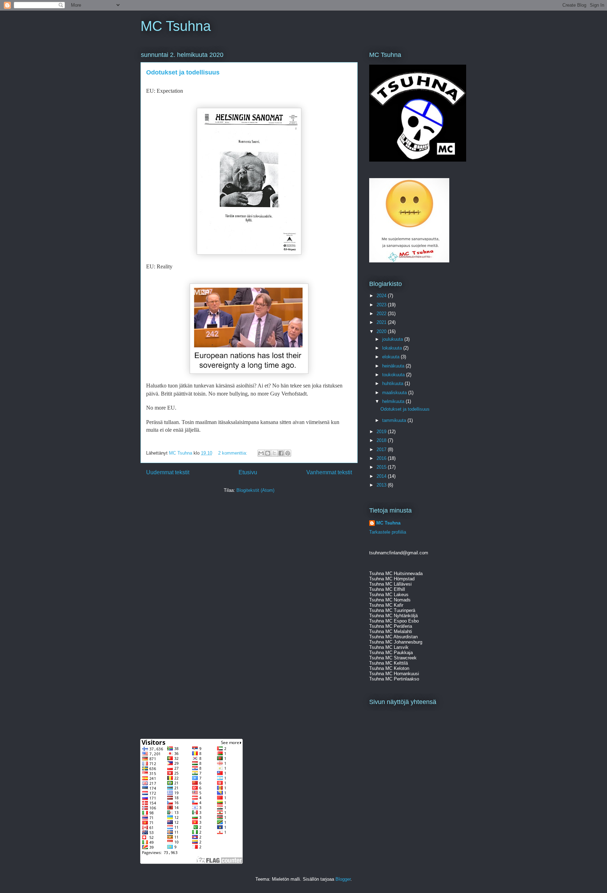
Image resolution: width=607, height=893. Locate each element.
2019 (382, 431)
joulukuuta (393, 339)
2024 (382, 295)
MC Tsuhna (176, 26)
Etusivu (248, 472)
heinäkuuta (394, 366)
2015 (382, 467)
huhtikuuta (393, 383)
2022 (382, 313)
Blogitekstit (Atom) (255, 490)
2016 (382, 458)
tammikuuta (394, 420)
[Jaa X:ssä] (274, 453)
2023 (382, 304)
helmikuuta (394, 401)
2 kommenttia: (233, 453)
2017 (382, 449)
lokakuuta (392, 348)
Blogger (343, 879)
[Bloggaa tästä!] (267, 453)
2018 (382, 440)
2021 (382, 322)
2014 (382, 476)
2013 (382, 485)
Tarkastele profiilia (387, 532)
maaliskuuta (395, 392)
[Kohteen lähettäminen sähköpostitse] (261, 453)
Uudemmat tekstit (167, 472)
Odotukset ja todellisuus (183, 72)
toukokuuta (394, 374)
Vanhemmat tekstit (329, 472)
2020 (382, 331)
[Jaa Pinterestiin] (287, 453)
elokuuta (391, 356)
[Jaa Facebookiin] (281, 453)
